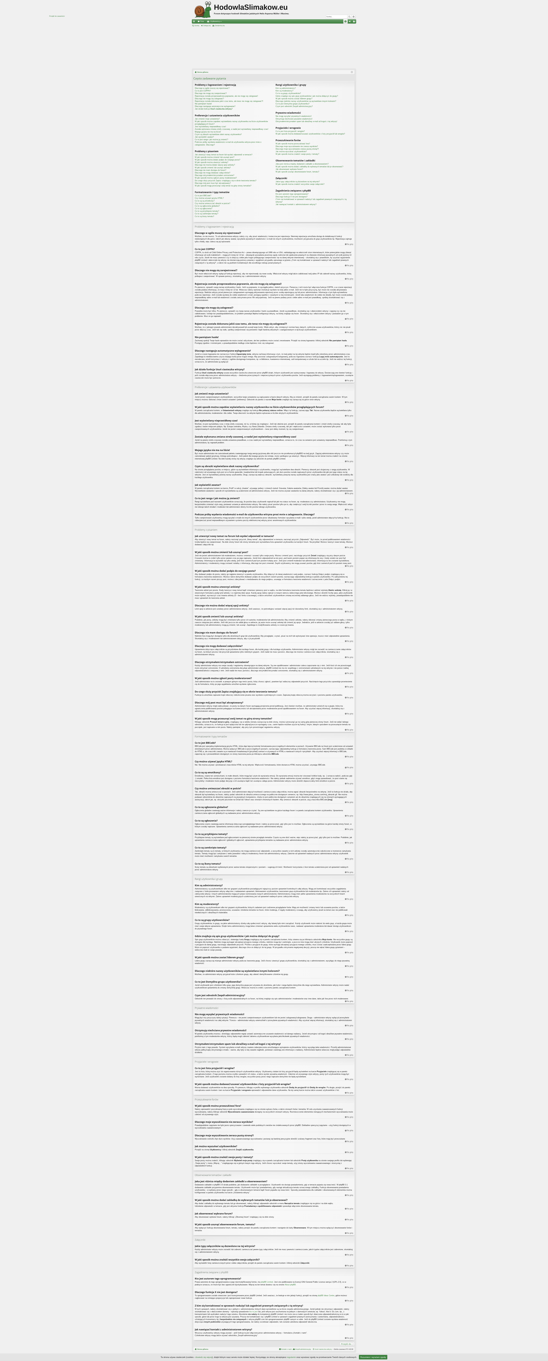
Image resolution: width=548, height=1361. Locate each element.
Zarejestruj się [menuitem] (354, 22)
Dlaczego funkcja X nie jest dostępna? (291, 197)
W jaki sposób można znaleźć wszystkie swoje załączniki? (300, 184)
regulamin (291, 1357)
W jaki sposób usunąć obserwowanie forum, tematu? (297, 172)
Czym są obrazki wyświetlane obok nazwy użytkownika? (218, 134)
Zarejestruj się (220, 25)
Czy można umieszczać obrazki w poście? (212, 203)
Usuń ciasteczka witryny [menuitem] (323, 1349)
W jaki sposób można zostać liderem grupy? (294, 99)
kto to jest (253, 1312)
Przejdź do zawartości (57, 16)
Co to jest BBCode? (203, 195)
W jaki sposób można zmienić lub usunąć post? (214, 157)
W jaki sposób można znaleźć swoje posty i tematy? (297, 154)
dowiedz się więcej (203, 1357)
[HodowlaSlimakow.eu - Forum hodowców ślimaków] (203, 9)
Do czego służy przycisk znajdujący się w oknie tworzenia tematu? (225, 180)
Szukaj (349, 16)
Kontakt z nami (286, 1349)
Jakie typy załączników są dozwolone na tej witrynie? (298, 181)
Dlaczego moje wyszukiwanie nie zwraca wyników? (297, 146)
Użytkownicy (215, 21)
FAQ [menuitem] (346, 22)
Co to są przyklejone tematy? (207, 211)
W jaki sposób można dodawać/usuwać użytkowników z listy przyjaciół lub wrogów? (310, 134)
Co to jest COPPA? (203, 91)
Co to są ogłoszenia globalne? (207, 206)
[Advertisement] (274, 48)
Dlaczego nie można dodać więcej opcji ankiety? (215, 165)
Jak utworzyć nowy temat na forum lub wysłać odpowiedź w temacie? (223, 155)
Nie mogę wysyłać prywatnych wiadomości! (294, 116)
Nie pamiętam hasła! (203, 104)
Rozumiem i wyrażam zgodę (373, 1357)
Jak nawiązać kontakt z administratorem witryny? (296, 204)
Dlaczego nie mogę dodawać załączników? (212, 173)
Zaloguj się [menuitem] (350, 22)
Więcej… (194, 22)
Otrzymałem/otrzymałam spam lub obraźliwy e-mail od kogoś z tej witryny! (306, 121)
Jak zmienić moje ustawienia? (207, 119)
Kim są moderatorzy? (284, 91)
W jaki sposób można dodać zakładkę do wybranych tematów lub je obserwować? (309, 167)
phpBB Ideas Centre (326, 1295)
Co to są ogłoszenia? (203, 208)
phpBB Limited (267, 1282)
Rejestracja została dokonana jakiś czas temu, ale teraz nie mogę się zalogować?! (229, 101)
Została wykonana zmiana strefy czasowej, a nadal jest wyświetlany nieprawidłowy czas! (231, 129)
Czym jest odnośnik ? (294, 106)
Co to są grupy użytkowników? (288, 93)
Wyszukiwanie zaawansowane (353, 16)
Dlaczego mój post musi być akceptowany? (213, 183)
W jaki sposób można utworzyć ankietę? (211, 162)
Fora (202, 21)
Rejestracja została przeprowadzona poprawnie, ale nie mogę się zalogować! (226, 96)
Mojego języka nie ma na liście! (208, 132)
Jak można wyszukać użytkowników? (291, 151)
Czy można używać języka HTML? (209, 198)
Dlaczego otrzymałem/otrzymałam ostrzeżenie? (214, 175)
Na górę (350, 244)
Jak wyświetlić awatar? (204, 137)
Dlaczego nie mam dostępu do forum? (210, 170)
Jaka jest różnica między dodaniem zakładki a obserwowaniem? (302, 164)
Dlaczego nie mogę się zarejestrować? (211, 93)
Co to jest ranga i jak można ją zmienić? (211, 139)
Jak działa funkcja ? (214, 109)
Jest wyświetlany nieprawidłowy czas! (210, 126)
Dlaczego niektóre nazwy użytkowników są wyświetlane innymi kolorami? (306, 101)
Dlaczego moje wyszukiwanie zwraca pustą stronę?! (297, 149)
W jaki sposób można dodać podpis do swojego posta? (217, 160)
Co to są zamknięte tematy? (206, 214)
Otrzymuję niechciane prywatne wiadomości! (294, 119)
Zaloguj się (207, 25)
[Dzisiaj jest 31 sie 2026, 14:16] (352, 72)
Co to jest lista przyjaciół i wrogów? (290, 131)
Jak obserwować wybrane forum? (289, 169)
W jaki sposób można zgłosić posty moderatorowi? (216, 178)
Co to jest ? (292, 104)
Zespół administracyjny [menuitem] (303, 1349)
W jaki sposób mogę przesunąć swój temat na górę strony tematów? (223, 186)
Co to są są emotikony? (204, 201)
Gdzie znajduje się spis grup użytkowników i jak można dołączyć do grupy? (307, 96)
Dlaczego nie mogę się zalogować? (209, 99)
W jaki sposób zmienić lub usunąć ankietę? (213, 168)
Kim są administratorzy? (286, 88)
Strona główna (202, 1349)
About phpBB (290, 1285)
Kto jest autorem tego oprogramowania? (292, 194)
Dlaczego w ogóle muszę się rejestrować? (212, 88)
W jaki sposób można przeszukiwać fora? (293, 144)
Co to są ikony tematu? (204, 216)
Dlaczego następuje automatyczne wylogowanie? (215, 106)
